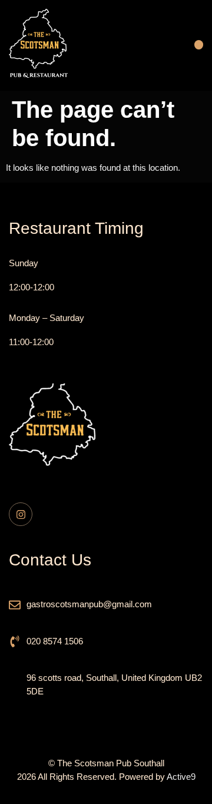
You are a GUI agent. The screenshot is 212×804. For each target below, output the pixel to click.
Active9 (181, 777)
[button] (198, 45)
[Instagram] (20, 514)
